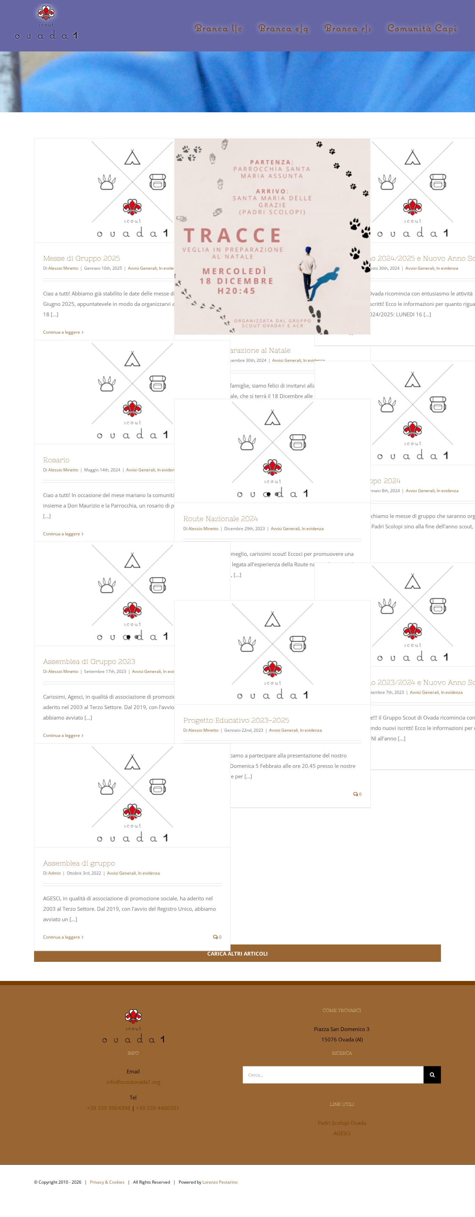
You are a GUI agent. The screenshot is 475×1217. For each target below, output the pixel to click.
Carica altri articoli (237, 953)
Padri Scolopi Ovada (342, 1122)
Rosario (119, 392)
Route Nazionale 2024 (220, 518)
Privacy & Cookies (107, 1182)
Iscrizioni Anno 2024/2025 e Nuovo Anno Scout (399, 190)
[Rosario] (132, 392)
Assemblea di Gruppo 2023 (89, 661)
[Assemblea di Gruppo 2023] (132, 593)
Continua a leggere (61, 332)
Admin (54, 873)
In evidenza (447, 268)
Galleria (145, 190)
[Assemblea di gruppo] (132, 795)
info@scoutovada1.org (133, 1081)
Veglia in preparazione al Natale (259, 236)
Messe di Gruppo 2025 (119, 190)
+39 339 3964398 (108, 1107)
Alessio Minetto (63, 268)
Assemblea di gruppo (119, 795)
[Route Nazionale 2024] (272, 450)
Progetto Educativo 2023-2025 (259, 652)
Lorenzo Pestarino (220, 1182)
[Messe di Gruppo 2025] (132, 190)
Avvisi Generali (142, 268)
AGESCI (342, 1133)
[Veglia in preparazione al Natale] (272, 236)
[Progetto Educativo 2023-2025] (272, 652)
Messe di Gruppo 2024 (399, 413)
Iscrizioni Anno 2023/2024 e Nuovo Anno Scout (399, 614)
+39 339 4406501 (157, 1107)
